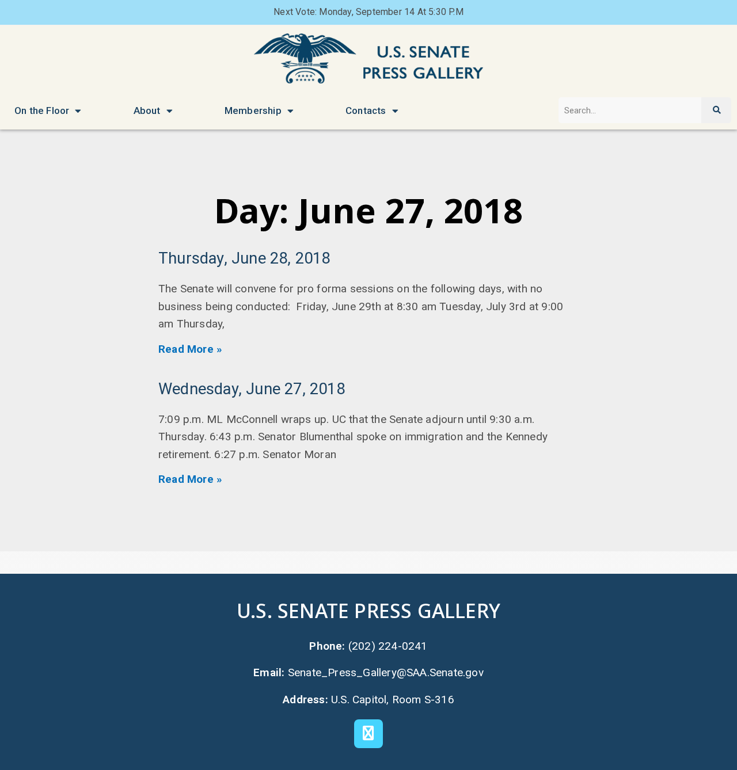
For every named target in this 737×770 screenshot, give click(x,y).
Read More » (190, 349)
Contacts (365, 110)
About (147, 110)
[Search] (716, 110)
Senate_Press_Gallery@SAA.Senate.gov (386, 672)
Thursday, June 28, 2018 (244, 258)
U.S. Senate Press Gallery (368, 610)
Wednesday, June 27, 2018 (251, 389)
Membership (253, 110)
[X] (368, 733)
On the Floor (41, 110)
